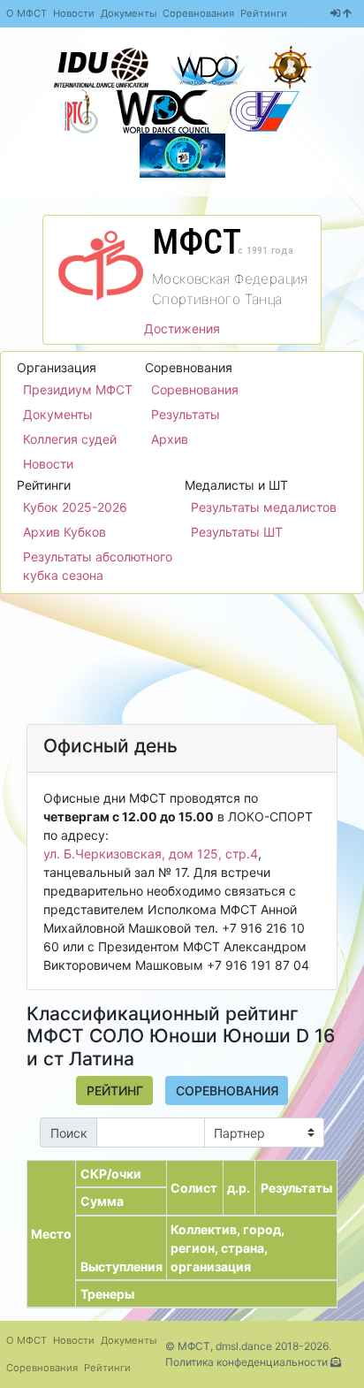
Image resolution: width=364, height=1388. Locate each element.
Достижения (182, 328)
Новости (74, 13)
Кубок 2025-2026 (75, 507)
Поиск (68, 1132)
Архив (169, 438)
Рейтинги (263, 13)
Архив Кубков (64, 531)
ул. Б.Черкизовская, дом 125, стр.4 (150, 853)
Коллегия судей (70, 438)
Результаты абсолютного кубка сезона (97, 566)
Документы (128, 13)
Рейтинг (115, 1090)
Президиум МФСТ (78, 389)
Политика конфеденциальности (246, 1362)
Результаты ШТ (237, 531)
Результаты (185, 414)
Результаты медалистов (264, 507)
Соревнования (198, 13)
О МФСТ (26, 13)
